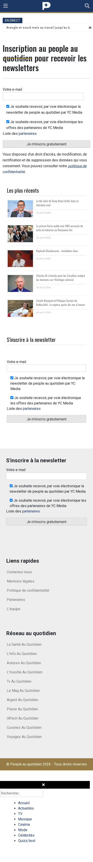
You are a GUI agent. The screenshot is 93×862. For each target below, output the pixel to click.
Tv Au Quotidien (19, 681)
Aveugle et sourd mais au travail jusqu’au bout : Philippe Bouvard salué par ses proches (39, 27)
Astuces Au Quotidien (24, 663)
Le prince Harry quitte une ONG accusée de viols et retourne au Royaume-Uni (59, 228)
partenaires (28, 133)
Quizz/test (26, 841)
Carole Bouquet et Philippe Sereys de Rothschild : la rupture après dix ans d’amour (60, 303)
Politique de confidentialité (28, 590)
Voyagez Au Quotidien (24, 737)
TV (20, 814)
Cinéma (24, 824)
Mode (22, 830)
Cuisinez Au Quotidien (24, 727)
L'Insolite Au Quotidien (24, 672)
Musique (25, 819)
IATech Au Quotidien (22, 718)
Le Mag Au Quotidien (23, 690)
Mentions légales (20, 581)
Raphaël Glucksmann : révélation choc (57, 251)
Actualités (26, 808)
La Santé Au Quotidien (24, 644)
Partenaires (16, 600)
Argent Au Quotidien (22, 700)
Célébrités (26, 835)
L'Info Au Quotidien (22, 654)
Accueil (24, 803)
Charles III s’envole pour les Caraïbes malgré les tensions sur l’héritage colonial (60, 278)
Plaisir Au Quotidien (22, 709)
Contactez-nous (19, 572)
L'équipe (13, 609)
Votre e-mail (12, 89)
